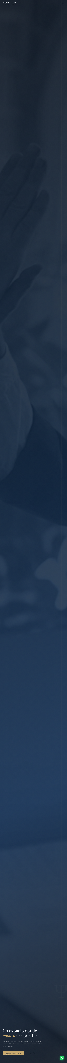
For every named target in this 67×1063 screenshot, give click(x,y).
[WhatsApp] (62, 1058)
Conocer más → (31, 1053)
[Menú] (63, 3)
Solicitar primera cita (13, 1053)
